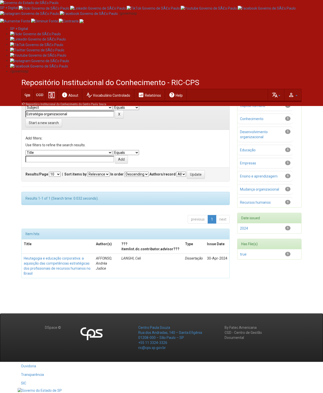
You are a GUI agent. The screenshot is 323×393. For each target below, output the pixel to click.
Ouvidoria (28, 366)
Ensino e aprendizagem (259, 176)
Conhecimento (251, 119)
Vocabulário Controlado (108, 95)
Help (176, 95)
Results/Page (36, 174)
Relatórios (149, 95)
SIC (23, 383)
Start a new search (44, 123)
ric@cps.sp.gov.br (152, 348)
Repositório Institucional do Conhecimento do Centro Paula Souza (66, 104)
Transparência (32, 375)
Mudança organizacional (259, 189)
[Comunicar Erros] (81, 21)
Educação (248, 150)
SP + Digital (9, 8)
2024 (244, 228)
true (243, 254)
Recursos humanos (255, 202)
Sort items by (75, 174)
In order (117, 174)
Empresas (248, 163)
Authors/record (162, 174)
